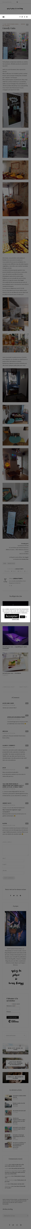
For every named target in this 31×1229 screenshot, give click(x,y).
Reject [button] (22, 617)
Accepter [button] (12, 616)
